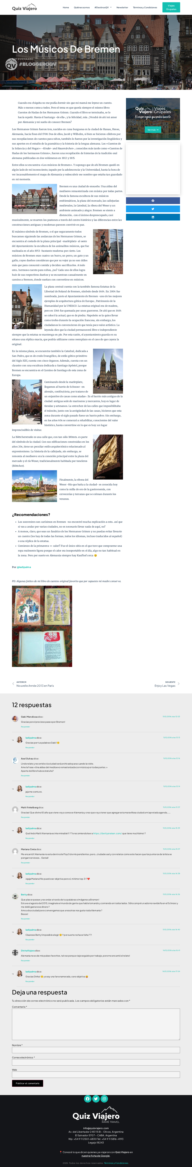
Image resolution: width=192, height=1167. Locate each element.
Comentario (19, 1006)
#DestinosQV (101, 7)
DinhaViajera (28, 950)
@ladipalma (24, 567)
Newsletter (122, 7)
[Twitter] (96, 1099)
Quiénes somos (82, 7)
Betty (24, 894)
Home (66, 7)
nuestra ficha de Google (96, 1155)
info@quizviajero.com (96, 1128)
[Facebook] (88, 1099)
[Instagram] (104, 1099)
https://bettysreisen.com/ (107, 833)
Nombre (17, 1045)
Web (14, 1069)
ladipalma (31, 737)
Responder (25, 727)
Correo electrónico (23, 1057)
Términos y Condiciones (145, 7)
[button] (153, 200)
